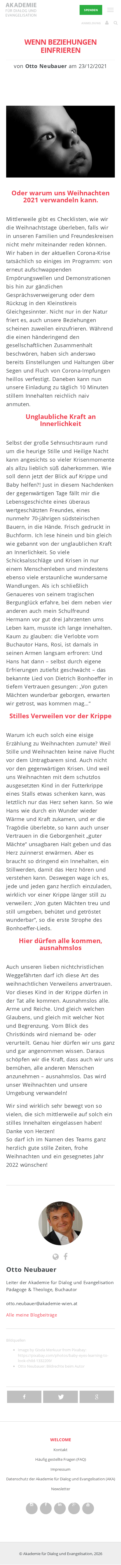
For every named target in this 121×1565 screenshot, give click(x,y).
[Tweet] (60, 1397)
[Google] (97, 1397)
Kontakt (60, 1449)
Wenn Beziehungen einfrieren (60, 46)
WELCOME (60, 1439)
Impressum (60, 1469)
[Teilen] (24, 1397)
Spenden (91, 10)
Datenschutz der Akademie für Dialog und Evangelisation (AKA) (60, 1478)
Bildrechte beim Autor (65, 1366)
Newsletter (60, 1488)
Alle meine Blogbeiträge (31, 1315)
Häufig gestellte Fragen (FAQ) (60, 1459)
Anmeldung (91, 23)
